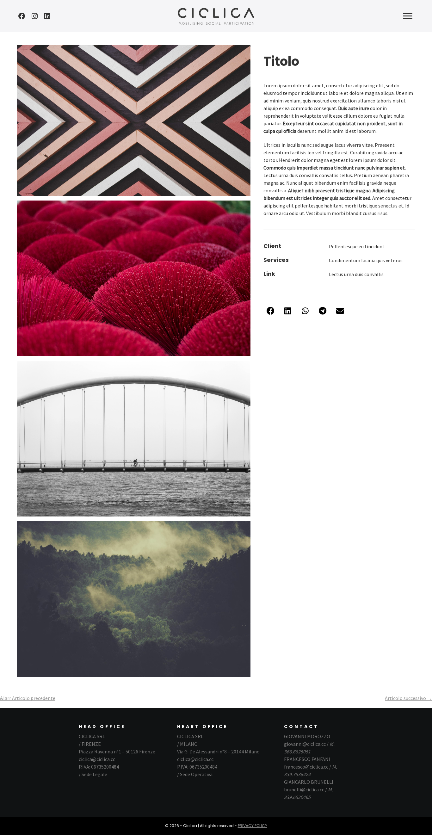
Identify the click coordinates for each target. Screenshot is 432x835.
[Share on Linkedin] (288, 311)
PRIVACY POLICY (252, 825)
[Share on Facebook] (270, 311)
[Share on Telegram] (323, 311)
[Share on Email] (340, 311)
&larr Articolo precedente (27, 698)
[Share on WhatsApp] (305, 311)
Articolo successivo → (408, 698)
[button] (22, 16)
